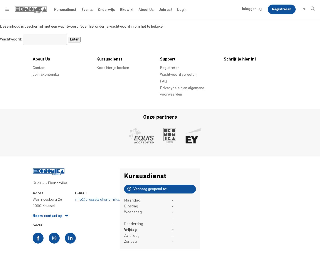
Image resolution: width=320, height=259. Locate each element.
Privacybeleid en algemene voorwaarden (182, 91)
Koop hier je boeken (112, 68)
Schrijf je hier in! (240, 59)
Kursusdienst (65, 10)
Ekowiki (126, 10)
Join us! (165, 10)
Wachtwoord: (11, 40)
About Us (146, 10)
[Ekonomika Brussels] (31, 12)
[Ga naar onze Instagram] (54, 238)
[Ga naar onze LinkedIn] (70, 238)
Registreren (281, 9)
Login (182, 10)
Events (87, 10)
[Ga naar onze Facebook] (38, 238)
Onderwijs (106, 10)
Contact (39, 68)
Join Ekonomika (46, 75)
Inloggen (249, 9)
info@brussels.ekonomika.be (99, 200)
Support (167, 59)
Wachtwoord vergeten (178, 75)
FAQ (163, 82)
